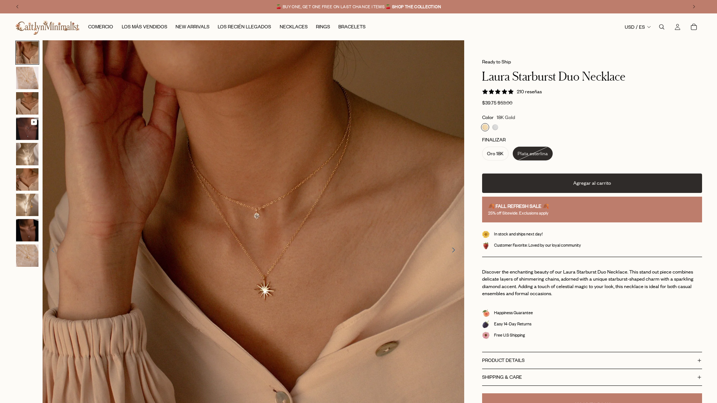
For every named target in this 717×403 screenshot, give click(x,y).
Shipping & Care (502, 377)
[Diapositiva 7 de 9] (27, 205)
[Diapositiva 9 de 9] (27, 255)
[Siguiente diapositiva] (456, 251)
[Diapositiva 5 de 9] (27, 154)
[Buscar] (662, 27)
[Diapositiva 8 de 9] (27, 230)
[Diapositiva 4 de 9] (27, 129)
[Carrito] (694, 27)
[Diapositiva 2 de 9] (27, 78)
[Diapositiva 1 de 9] (27, 52)
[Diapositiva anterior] (51, 251)
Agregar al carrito (592, 182)
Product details (503, 360)
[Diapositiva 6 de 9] (27, 179)
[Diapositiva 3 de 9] (27, 103)
